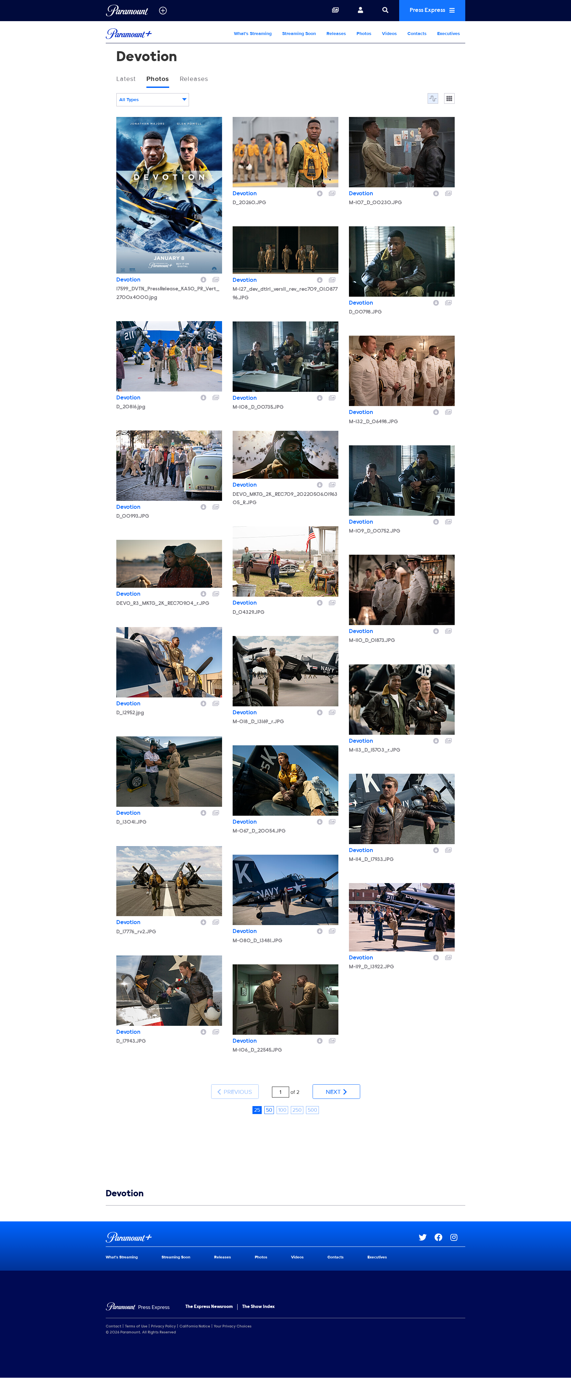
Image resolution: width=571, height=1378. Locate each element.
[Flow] (433, 98)
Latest (126, 79)
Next (334, 1092)
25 (257, 1110)
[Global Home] (127, 11)
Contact (113, 1326)
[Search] (385, 10)
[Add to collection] (215, 279)
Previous (237, 1092)
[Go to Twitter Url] (427, 1237)
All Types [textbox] (129, 99)
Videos (389, 33)
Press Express (428, 11)
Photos (364, 33)
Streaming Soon (299, 33)
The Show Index (258, 1307)
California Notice (194, 1326)
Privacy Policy (163, 1326)
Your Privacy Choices (232, 1326)
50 (269, 1110)
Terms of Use (136, 1326)
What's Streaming (253, 33)
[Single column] (449, 98)
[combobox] (152, 99)
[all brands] (162, 10)
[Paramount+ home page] (262, 1237)
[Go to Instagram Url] (457, 1237)
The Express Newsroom (209, 1307)
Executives (448, 33)
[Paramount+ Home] (148, 33)
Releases (336, 33)
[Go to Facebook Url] (442, 1237)
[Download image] (203, 279)
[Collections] (335, 10)
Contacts (417, 33)
